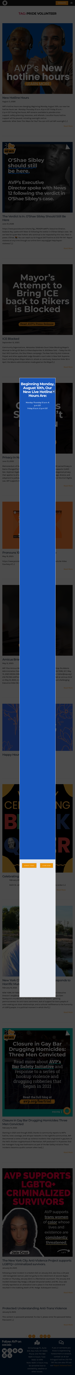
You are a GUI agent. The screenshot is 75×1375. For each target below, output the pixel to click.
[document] (37, 687)
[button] (54, 391)
